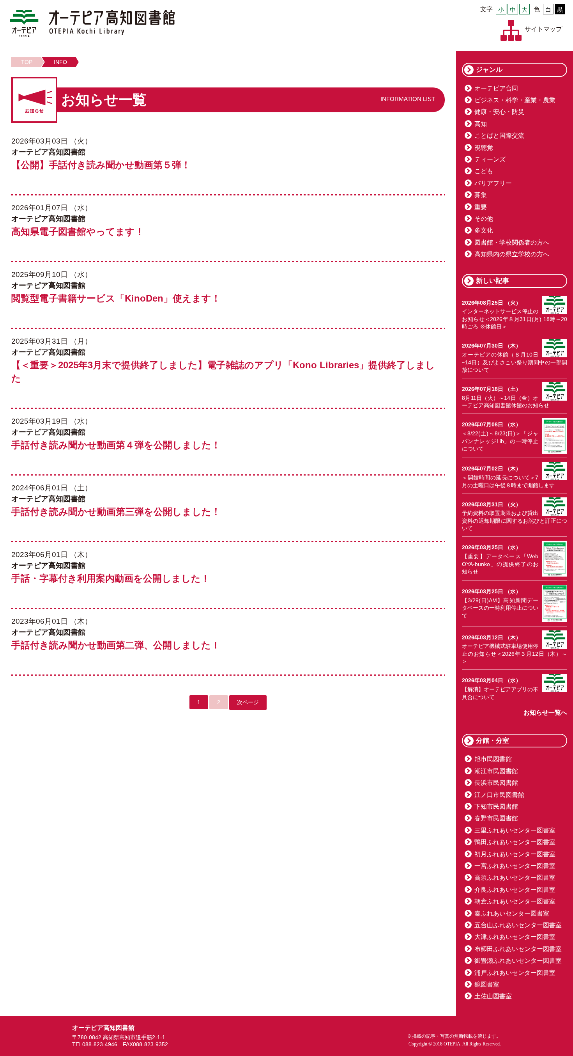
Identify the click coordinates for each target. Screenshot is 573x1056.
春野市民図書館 (496, 818)
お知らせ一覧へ (545, 712)
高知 (480, 124)
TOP (26, 62)
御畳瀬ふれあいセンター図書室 (518, 960)
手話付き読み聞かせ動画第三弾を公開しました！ (116, 511)
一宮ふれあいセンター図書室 (514, 866)
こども (483, 171)
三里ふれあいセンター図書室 (514, 830)
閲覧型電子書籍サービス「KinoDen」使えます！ (116, 298)
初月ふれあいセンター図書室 (514, 854)
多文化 (483, 230)
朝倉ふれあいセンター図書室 (514, 901)
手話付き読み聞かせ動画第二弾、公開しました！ (115, 645)
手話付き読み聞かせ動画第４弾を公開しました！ (116, 445)
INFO (60, 62)
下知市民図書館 (496, 806)
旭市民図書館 (493, 759)
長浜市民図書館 (496, 782)
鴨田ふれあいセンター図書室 (514, 842)
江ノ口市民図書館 (499, 795)
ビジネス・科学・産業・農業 (514, 100)
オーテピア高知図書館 (92, 23)
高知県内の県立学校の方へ (511, 254)
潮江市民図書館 (496, 771)
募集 (480, 195)
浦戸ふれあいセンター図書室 (514, 972)
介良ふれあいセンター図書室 (514, 889)
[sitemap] (511, 30)
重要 (480, 207)
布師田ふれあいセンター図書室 (518, 949)
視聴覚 (483, 147)
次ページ (248, 702)
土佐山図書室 (493, 996)
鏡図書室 (486, 984)
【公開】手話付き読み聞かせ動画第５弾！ (101, 165)
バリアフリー (493, 183)
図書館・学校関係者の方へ (511, 242)
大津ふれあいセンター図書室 (514, 937)
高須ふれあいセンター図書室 (514, 877)
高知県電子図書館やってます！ (77, 231)
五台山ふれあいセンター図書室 (518, 925)
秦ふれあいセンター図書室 (511, 913)
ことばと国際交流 (499, 135)
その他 (483, 218)
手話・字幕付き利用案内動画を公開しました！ (110, 578)
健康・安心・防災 (499, 111)
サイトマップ (543, 29)
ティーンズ (490, 159)
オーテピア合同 (496, 88)
